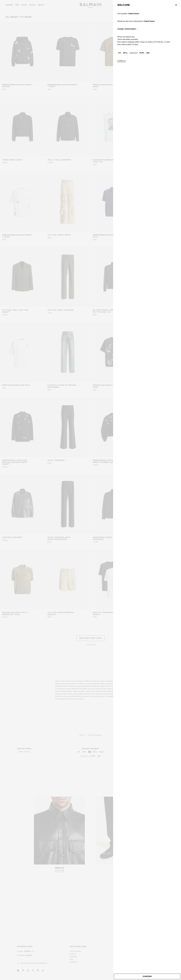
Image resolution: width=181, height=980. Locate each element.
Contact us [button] (121, 61)
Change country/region (126, 29)
